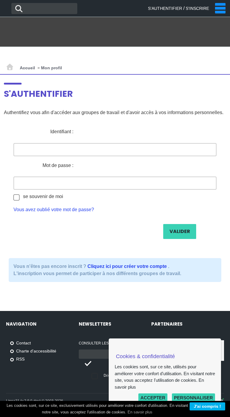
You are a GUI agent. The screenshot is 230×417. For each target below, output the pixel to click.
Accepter (152, 397)
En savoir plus (140, 412)
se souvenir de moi (43, 196)
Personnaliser (193, 397)
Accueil (27, 67)
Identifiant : (61, 131)
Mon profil (51, 67)
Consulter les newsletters (108, 343)
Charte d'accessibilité (36, 351)
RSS (20, 359)
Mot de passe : (58, 165)
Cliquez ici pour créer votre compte (127, 266)
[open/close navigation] (220, 8)
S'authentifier (165, 8)
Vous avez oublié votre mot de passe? (53, 209)
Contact (23, 343)
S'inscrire (197, 8)
